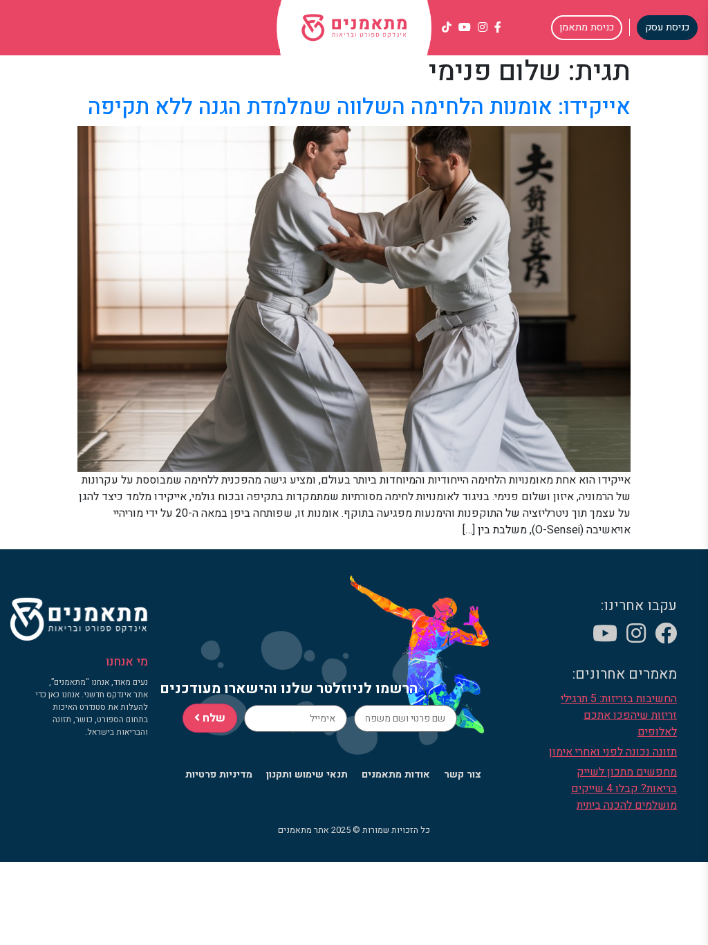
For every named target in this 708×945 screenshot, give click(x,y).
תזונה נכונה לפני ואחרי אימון (613, 752)
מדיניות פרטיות (218, 774)
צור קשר (462, 774)
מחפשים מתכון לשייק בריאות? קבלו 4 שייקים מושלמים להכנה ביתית (624, 789)
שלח (212, 718)
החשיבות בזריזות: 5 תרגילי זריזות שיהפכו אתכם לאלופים (619, 715)
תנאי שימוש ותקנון (307, 774)
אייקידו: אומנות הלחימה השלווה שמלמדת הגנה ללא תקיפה (359, 107)
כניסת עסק (667, 27)
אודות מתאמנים (396, 774)
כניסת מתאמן (586, 27)
